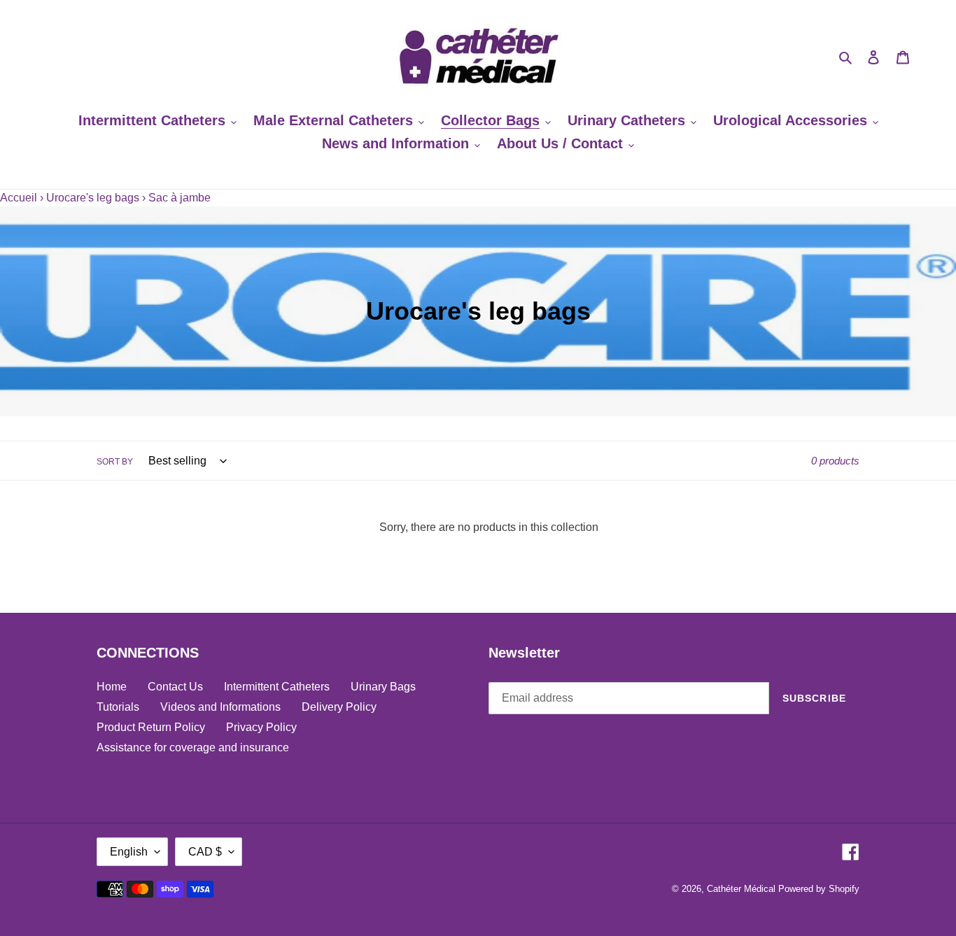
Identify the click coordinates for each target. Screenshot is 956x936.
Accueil (18, 198)
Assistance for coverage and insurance (193, 747)
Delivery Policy (339, 707)
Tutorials (118, 707)
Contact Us (175, 687)
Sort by (115, 462)
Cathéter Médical (741, 889)
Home (112, 687)
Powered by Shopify (818, 889)
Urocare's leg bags (92, 198)
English (129, 852)
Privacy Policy (261, 727)
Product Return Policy (151, 727)
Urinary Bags (383, 687)
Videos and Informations (220, 707)
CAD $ (205, 852)
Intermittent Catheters (277, 687)
